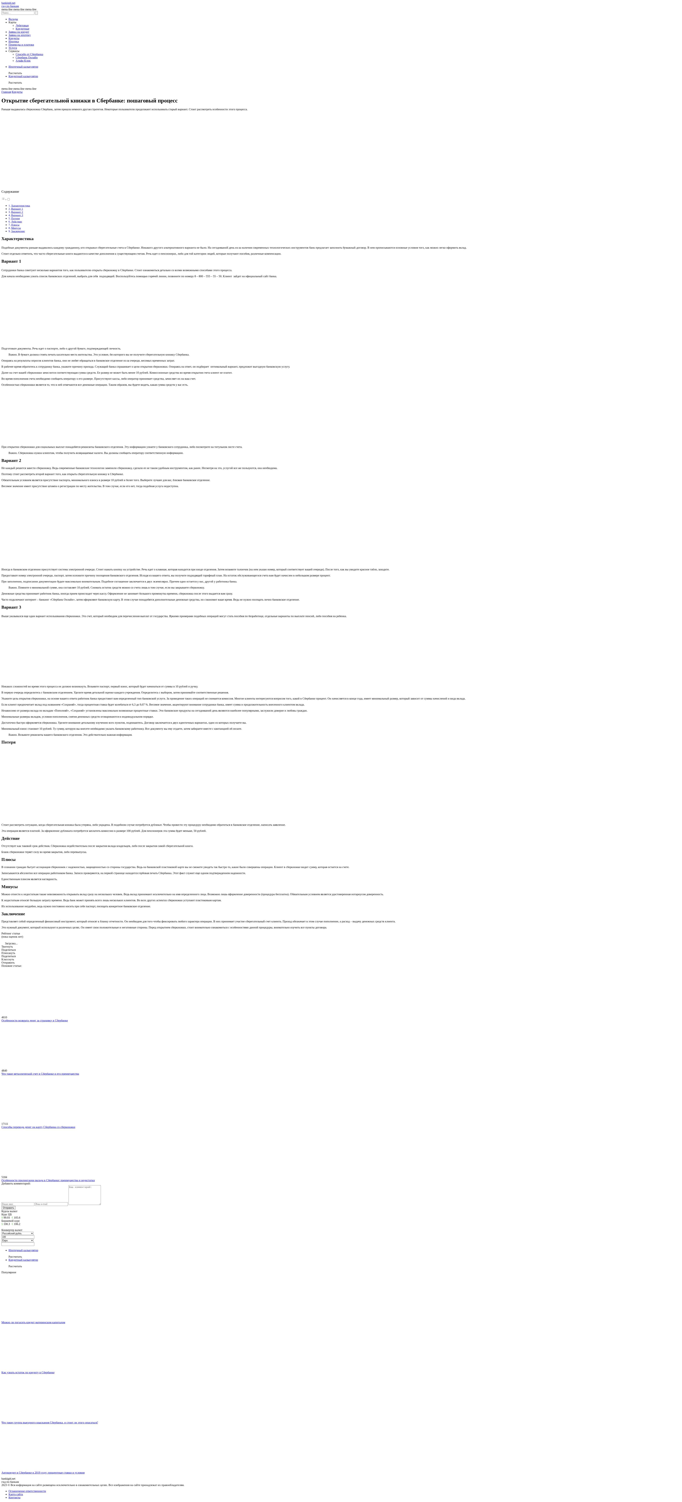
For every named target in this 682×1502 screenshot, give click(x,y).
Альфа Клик (23, 60)
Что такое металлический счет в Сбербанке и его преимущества (40, 1073)
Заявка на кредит (19, 31)
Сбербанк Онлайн (27, 57)
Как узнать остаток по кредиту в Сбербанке (28, 1372)
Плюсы (15, 224)
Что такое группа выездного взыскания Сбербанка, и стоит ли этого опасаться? (49, 1422)
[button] (5, 199)
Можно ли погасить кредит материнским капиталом (33, 1322)
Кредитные (22, 28)
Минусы (16, 227)
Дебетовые (22, 25)
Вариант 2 (17, 211)
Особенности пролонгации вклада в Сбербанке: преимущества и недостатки (48, 1180)
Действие (16, 221)
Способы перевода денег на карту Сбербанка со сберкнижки (38, 1127)
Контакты (14, 1497)
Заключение (18, 231)
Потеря (15, 218)
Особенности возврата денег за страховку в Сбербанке (34, 1020)
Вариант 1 (17, 208)
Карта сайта (16, 1494)
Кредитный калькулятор (23, 76)
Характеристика (20, 205)
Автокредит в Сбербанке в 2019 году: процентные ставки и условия (43, 1472)
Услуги (13, 47)
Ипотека (14, 41)
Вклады (13, 19)
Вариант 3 (17, 215)
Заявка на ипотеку (20, 35)
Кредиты (14, 38)
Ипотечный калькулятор (23, 66)
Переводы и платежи (21, 44)
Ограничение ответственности (27, 1491)
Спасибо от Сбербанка (29, 54)
